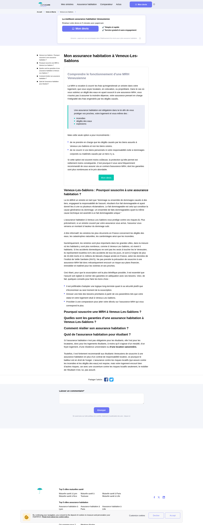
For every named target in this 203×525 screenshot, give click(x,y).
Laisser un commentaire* (71, 391)
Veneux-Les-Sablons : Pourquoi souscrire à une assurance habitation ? (49, 57)
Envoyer (101, 410)
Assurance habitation (87, 4)
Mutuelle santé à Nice (68, 496)
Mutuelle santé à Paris (111, 493)
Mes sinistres (67, 4)
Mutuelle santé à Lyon (68, 493)
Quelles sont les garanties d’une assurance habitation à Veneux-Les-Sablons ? (49, 71)
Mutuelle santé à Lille (111, 496)
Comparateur (106, 4)
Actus (118, 4)
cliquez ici (127, 416)
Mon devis (82, 28)
